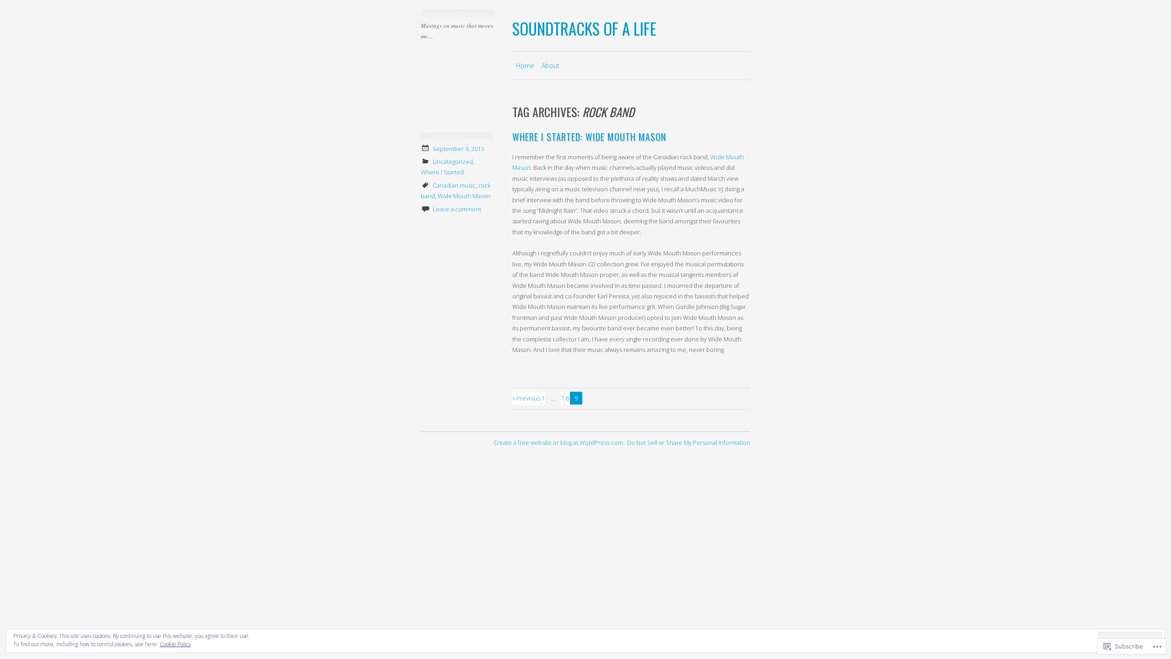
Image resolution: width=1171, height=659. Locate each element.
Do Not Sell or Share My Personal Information (688, 442)
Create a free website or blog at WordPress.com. (559, 442)
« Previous (526, 398)
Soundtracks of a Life (584, 28)
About (550, 65)
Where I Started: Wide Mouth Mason (589, 137)
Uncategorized (453, 161)
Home (525, 65)
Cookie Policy (175, 644)
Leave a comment (457, 209)
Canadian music (454, 185)
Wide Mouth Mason (464, 196)
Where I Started (442, 172)
